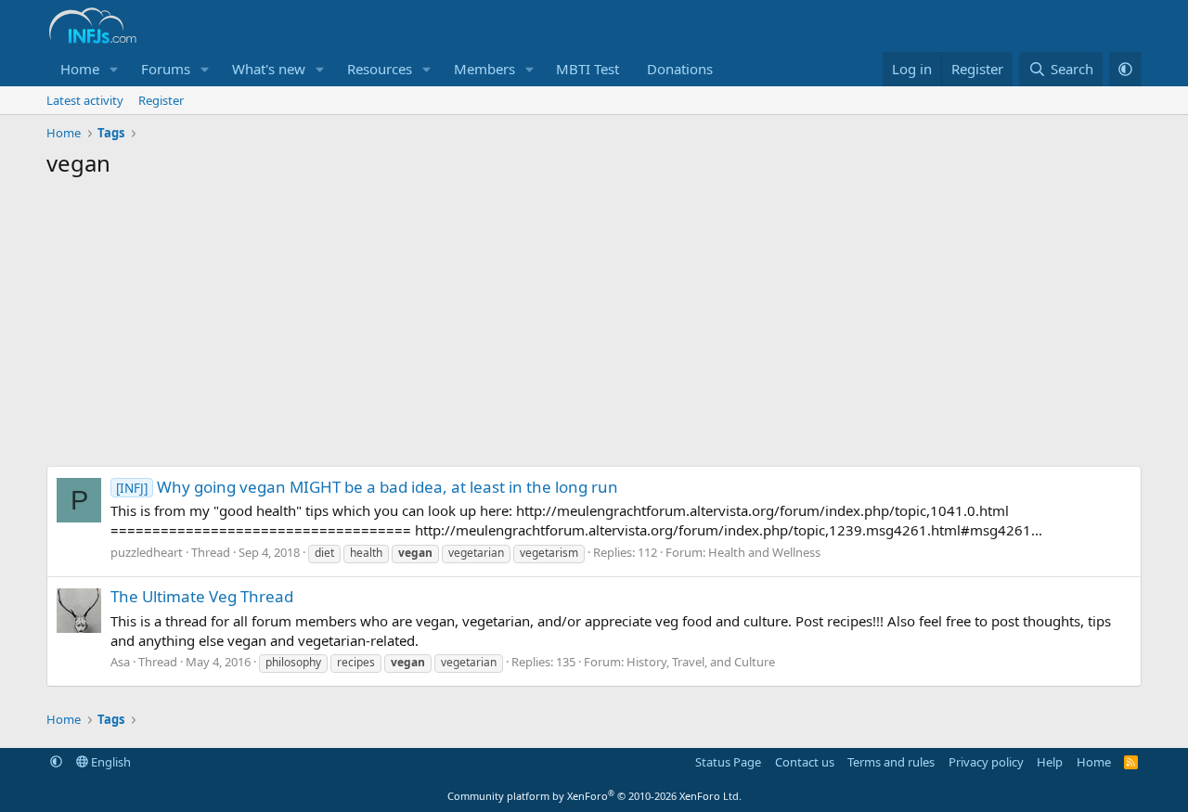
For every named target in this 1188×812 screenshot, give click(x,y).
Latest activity (84, 100)
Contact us (804, 762)
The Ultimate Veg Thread (201, 596)
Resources (379, 68)
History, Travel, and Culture (700, 661)
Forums (165, 68)
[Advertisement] (594, 327)
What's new (268, 68)
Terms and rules (891, 762)
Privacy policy (986, 762)
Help (1050, 762)
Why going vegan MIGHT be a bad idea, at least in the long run (367, 486)
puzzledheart (146, 552)
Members (484, 68)
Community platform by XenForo (594, 796)
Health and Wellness (764, 552)
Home (79, 68)
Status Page (728, 762)
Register (161, 100)
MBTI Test (587, 68)
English (109, 762)
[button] (114, 69)
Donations (680, 68)
